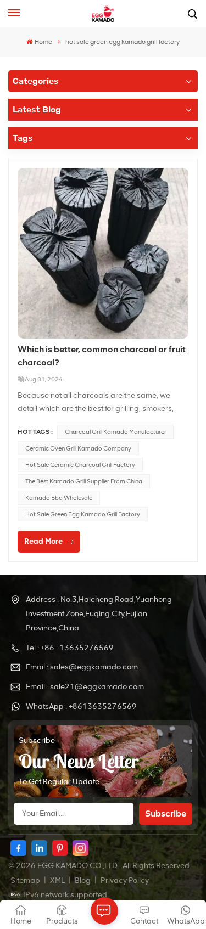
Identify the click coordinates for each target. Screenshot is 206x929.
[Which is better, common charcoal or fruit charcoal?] (103, 253)
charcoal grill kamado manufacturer (115, 432)
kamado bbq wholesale (58, 498)
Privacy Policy (125, 880)
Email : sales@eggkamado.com (82, 667)
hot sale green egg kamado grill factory (82, 514)
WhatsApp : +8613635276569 (81, 706)
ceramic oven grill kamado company (78, 448)
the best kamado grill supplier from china (83, 481)
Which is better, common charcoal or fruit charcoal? (102, 356)
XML (57, 880)
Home (43, 42)
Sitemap (25, 880)
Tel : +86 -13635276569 (70, 647)
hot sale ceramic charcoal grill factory (80, 465)
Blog (83, 880)
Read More (43, 541)
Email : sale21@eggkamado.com (85, 686)
